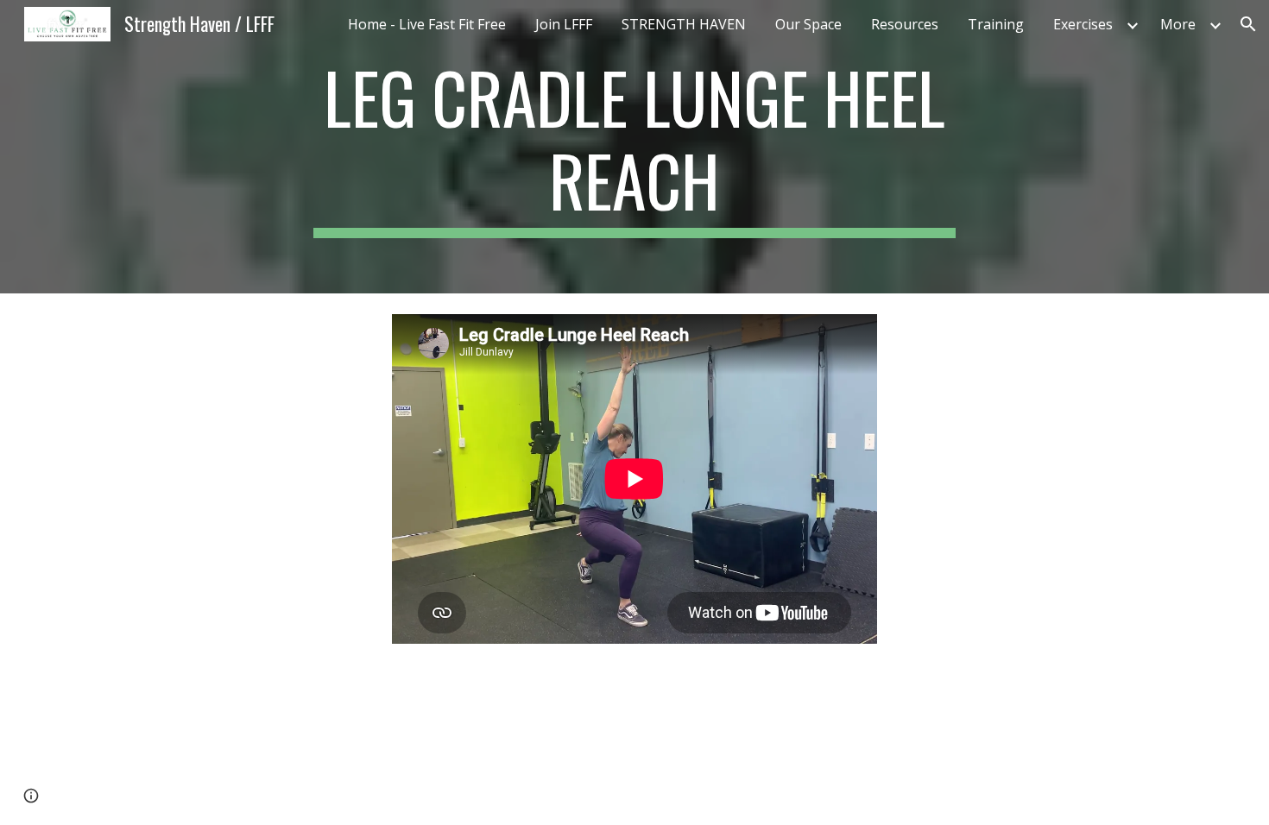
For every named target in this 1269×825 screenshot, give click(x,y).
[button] (1248, 24)
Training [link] (996, 24)
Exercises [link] (1083, 24)
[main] (634, 146)
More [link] (1178, 24)
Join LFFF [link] (563, 24)
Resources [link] (904, 24)
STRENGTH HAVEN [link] (684, 24)
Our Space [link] (808, 24)
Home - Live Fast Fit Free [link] (427, 24)
